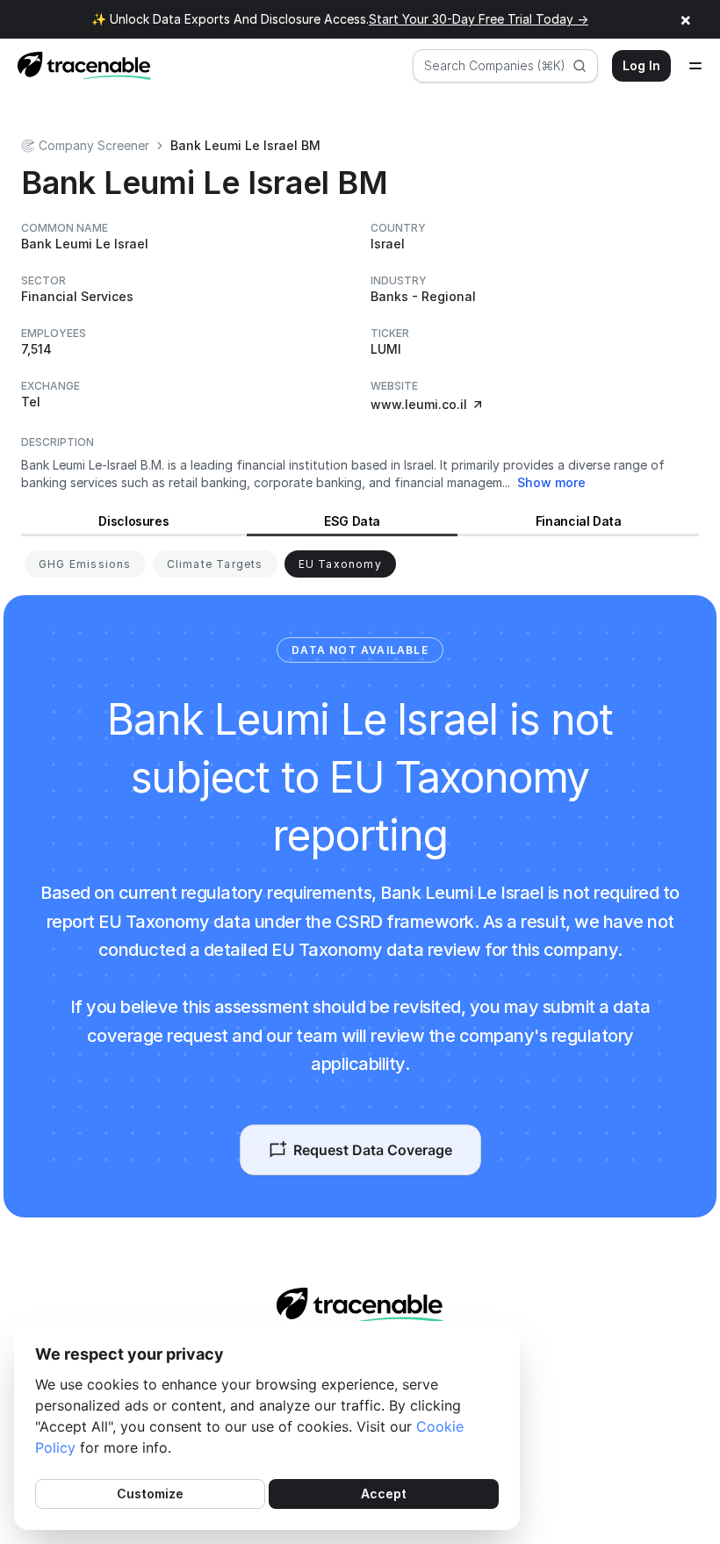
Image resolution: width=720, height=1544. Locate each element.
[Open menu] (695, 66)
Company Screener (94, 145)
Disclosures (133, 520)
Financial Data (579, 520)
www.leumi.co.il (419, 404)
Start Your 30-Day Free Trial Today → (478, 18)
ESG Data (352, 520)
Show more (551, 482)
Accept (384, 1493)
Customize (150, 1493)
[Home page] (79, 66)
